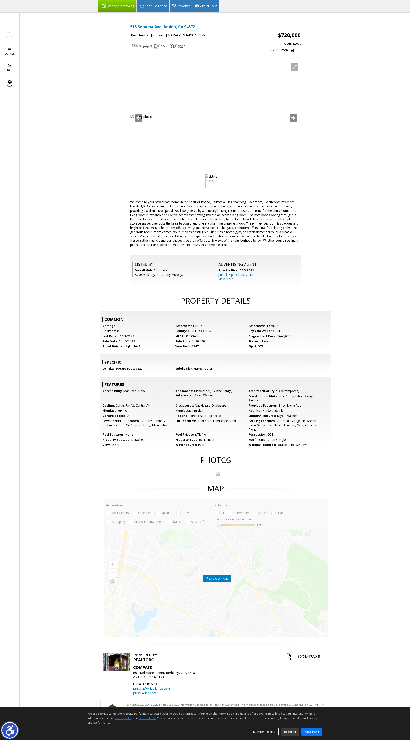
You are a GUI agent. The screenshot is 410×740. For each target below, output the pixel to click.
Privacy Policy (123, 718)
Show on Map (218, 579)
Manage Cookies (264, 732)
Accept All (312, 732)
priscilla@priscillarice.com (235, 275)
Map (9, 86)
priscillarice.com (144, 693)
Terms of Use (147, 718)
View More (225, 279)
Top (9, 37)
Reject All (290, 732)
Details (10, 53)
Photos (9, 70)
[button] (9, 730)
